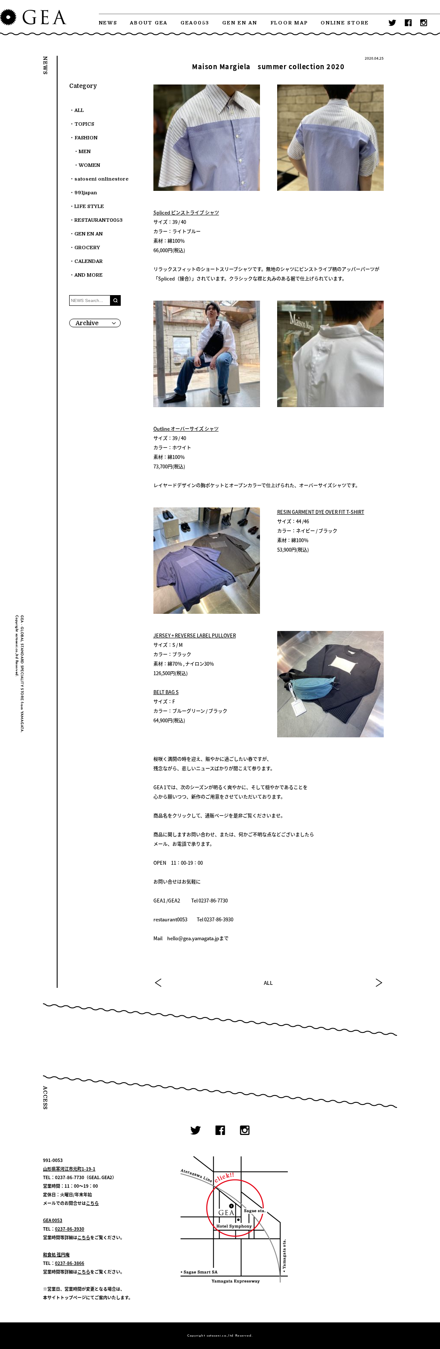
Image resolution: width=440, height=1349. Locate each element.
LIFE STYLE (89, 206)
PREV (158, 983)
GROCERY (87, 247)
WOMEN (89, 165)
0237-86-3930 (69, 1228)
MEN (85, 151)
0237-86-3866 (69, 1263)
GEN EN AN (239, 23)
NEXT (378, 983)
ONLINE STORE (345, 23)
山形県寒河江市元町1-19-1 (69, 1168)
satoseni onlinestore (101, 179)
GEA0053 (194, 23)
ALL (268, 983)
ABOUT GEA (149, 23)
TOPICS (84, 124)
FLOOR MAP (289, 23)
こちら (92, 1203)
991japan (85, 193)
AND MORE (88, 275)
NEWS (108, 23)
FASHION (86, 138)
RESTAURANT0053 (98, 220)
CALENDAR (88, 261)
